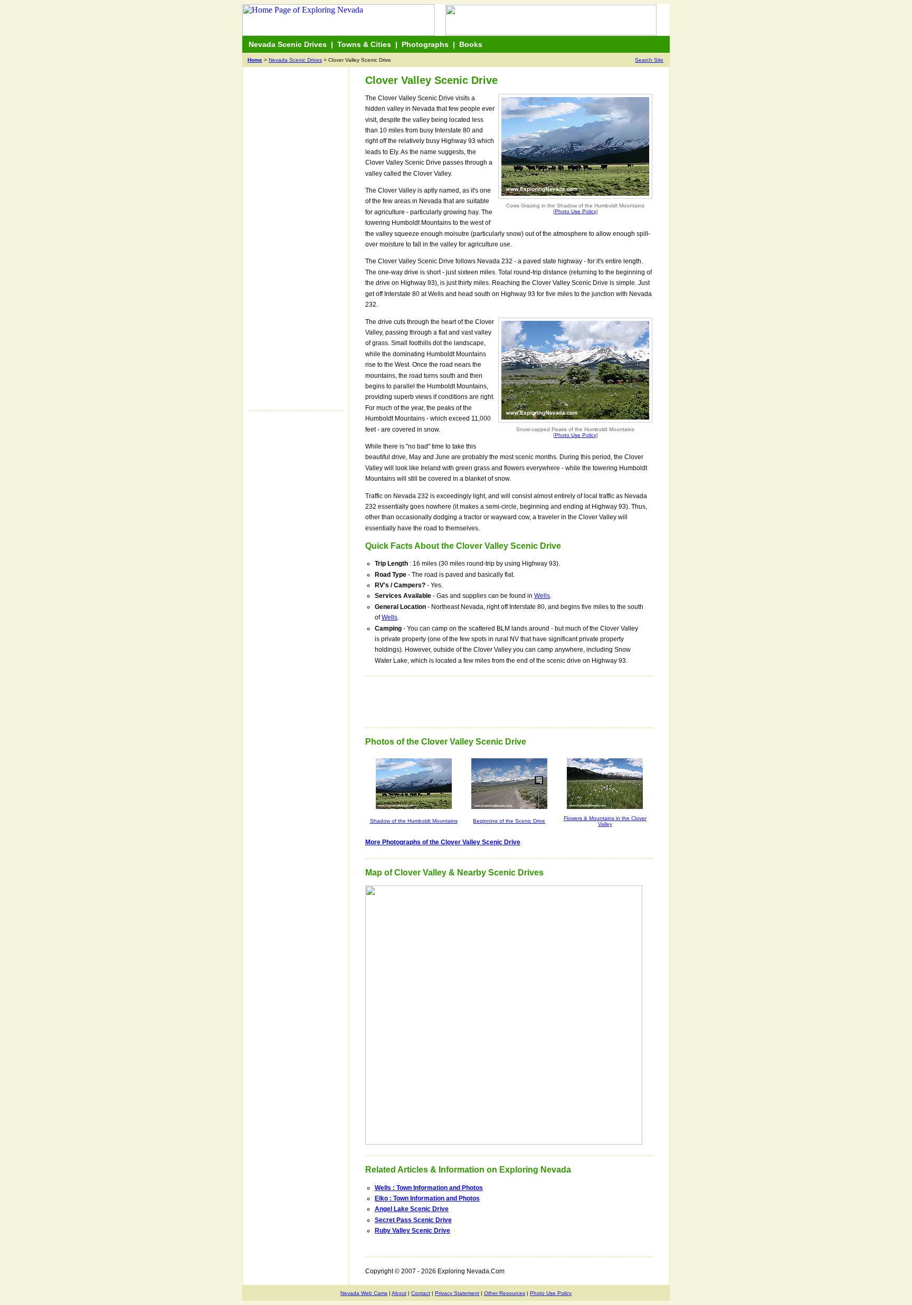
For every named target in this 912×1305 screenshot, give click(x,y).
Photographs (425, 44)
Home (255, 60)
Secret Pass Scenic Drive (413, 1220)
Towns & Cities (364, 44)
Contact (420, 1293)
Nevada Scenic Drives (288, 44)
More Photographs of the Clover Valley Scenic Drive (442, 842)
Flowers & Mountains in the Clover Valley (605, 821)
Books (470, 44)
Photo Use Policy (575, 211)
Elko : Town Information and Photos (427, 1198)
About (399, 1293)
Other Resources (504, 1293)
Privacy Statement (457, 1293)
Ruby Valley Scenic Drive (412, 1230)
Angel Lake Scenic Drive (412, 1209)
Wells (542, 595)
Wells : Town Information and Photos (429, 1188)
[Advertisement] (290, 243)
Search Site (649, 60)
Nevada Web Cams (363, 1293)
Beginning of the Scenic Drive (509, 821)
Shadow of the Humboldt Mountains (414, 821)
